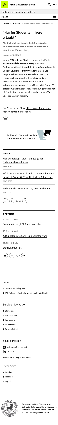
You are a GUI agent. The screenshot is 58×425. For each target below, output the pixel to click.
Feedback (9, 376)
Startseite (7, 23)
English (8, 381)
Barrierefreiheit (11, 329)
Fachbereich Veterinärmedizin (18, 12)
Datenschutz (10, 324)
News (17, 23)
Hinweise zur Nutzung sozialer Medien (17, 357)
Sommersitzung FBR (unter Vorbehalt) (23, 224)
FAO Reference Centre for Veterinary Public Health (26, 293)
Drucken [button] (8, 372)
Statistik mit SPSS (12, 247)
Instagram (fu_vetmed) (17, 347)
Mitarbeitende (11, 315)
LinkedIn (10, 351)
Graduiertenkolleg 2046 (15, 288)
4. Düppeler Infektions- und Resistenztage (25, 235)
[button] (5, 201)
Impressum (10, 320)
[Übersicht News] (5, 120)
